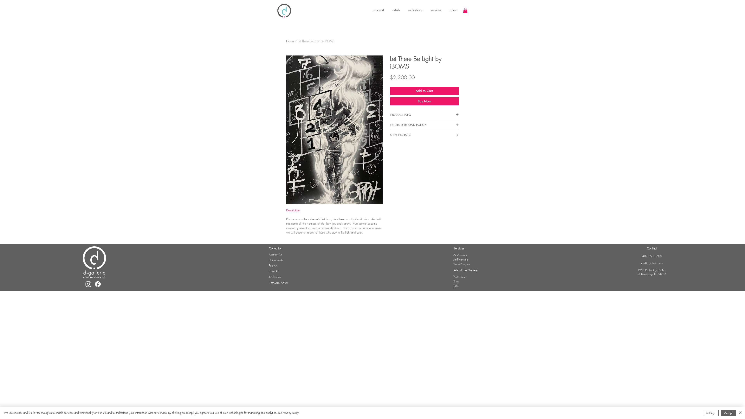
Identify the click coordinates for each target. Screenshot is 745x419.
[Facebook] (98, 284)
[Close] (740, 413)
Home (290, 41)
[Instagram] (88, 284)
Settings (710, 413)
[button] (415, 10)
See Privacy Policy (288, 413)
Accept (728, 413)
